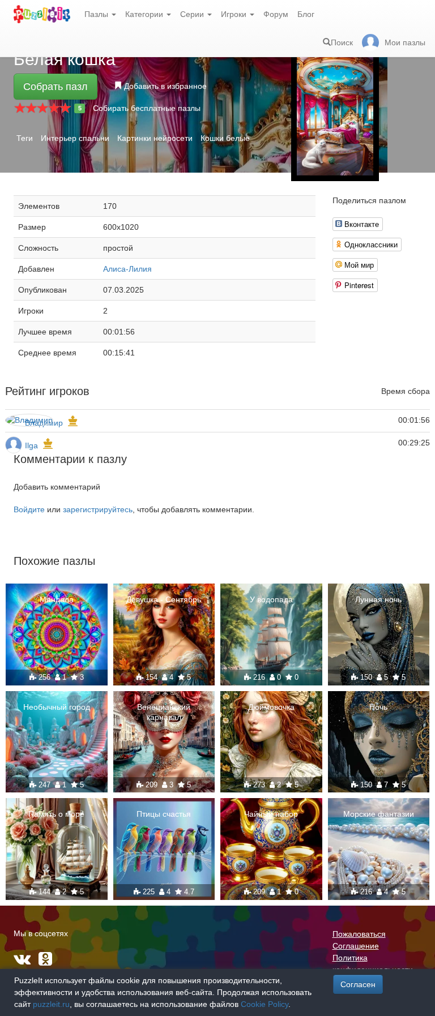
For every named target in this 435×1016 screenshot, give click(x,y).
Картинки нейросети (155, 138)
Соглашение (355, 945)
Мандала (57, 599)
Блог (305, 14)
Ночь (378, 706)
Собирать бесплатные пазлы (147, 108)
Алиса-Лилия (127, 268)
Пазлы (97, 14)
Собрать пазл (55, 86)
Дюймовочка (271, 706)
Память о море (56, 813)
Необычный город (56, 706)
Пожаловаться (359, 933)
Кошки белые (225, 138)
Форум (275, 14)
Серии (193, 14)
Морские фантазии (378, 813)
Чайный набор (271, 813)
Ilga (31, 445)
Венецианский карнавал (163, 712)
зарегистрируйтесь (98, 509)
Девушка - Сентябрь (163, 599)
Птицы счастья (164, 813)
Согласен (358, 984)
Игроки (235, 14)
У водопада (271, 599)
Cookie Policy (264, 1004)
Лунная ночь (378, 599)
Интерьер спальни (75, 138)
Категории (145, 14)
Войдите (29, 509)
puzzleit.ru (51, 1004)
